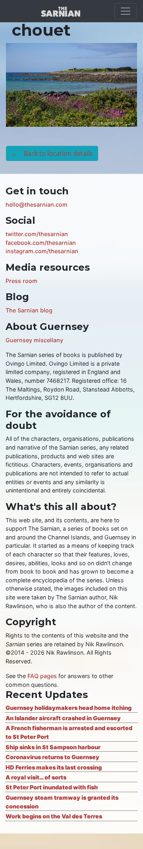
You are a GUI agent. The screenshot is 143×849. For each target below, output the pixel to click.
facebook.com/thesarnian (41, 242)
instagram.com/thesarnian (42, 251)
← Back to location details (52, 153)
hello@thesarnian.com (37, 204)
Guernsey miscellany (34, 340)
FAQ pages (42, 676)
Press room (21, 280)
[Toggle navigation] (125, 11)
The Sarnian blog (29, 310)
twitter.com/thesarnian (37, 234)
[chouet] (71, 84)
